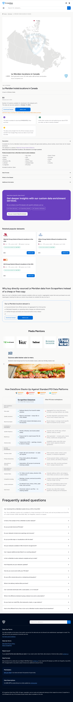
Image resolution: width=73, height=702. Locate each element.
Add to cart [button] (31, 252)
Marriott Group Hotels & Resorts (25, 147)
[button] (3, 8)
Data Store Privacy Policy (8, 643)
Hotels (13, 92)
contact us (65, 654)
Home (5, 13)
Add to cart (23, 109)
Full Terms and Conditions (8, 636)
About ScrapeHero (7, 645)
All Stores (10, 13)
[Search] (69, 8)
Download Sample (8, 109)
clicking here (33, 683)
